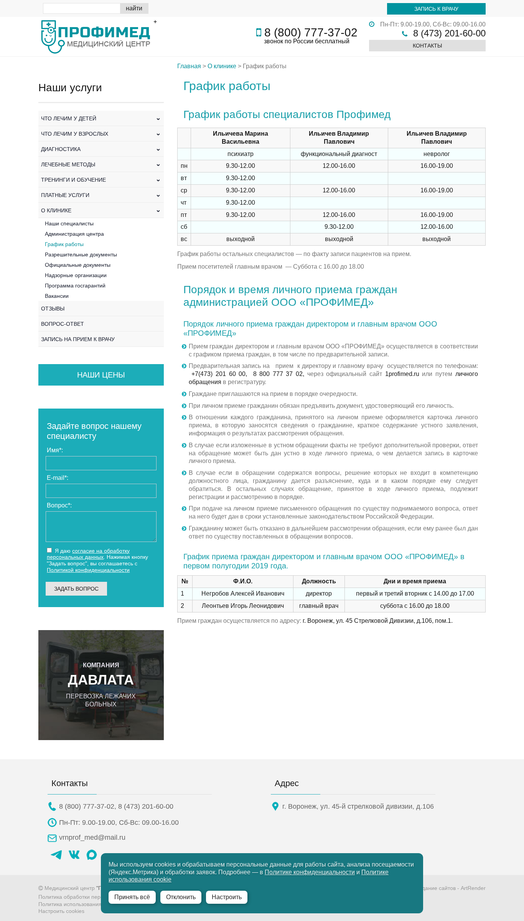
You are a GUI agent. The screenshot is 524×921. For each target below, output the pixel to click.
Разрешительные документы (81, 254)
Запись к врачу (436, 9)
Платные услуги (101, 195)
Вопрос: (59, 505)
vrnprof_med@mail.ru (92, 837)
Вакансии (57, 296)
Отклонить (181, 897)
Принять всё (132, 897)
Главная (189, 66)
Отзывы (52, 308)
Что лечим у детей (101, 118)
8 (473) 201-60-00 (449, 33)
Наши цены (101, 375)
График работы (64, 244)
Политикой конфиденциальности (88, 570)
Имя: (55, 450)
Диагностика (101, 149)
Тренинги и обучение (101, 180)
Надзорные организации (76, 275)
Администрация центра (74, 234)
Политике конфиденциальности (310, 872)
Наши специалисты (69, 223)
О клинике (101, 210)
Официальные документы (77, 265)
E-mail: (57, 477)
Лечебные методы (101, 164)
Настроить (227, 897)
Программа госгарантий (75, 285)
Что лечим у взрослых (101, 134)
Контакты (427, 46)
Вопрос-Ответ (62, 324)
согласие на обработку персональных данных (88, 554)
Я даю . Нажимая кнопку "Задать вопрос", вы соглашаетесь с (97, 560)
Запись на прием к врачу (78, 339)
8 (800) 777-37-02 (311, 32)
